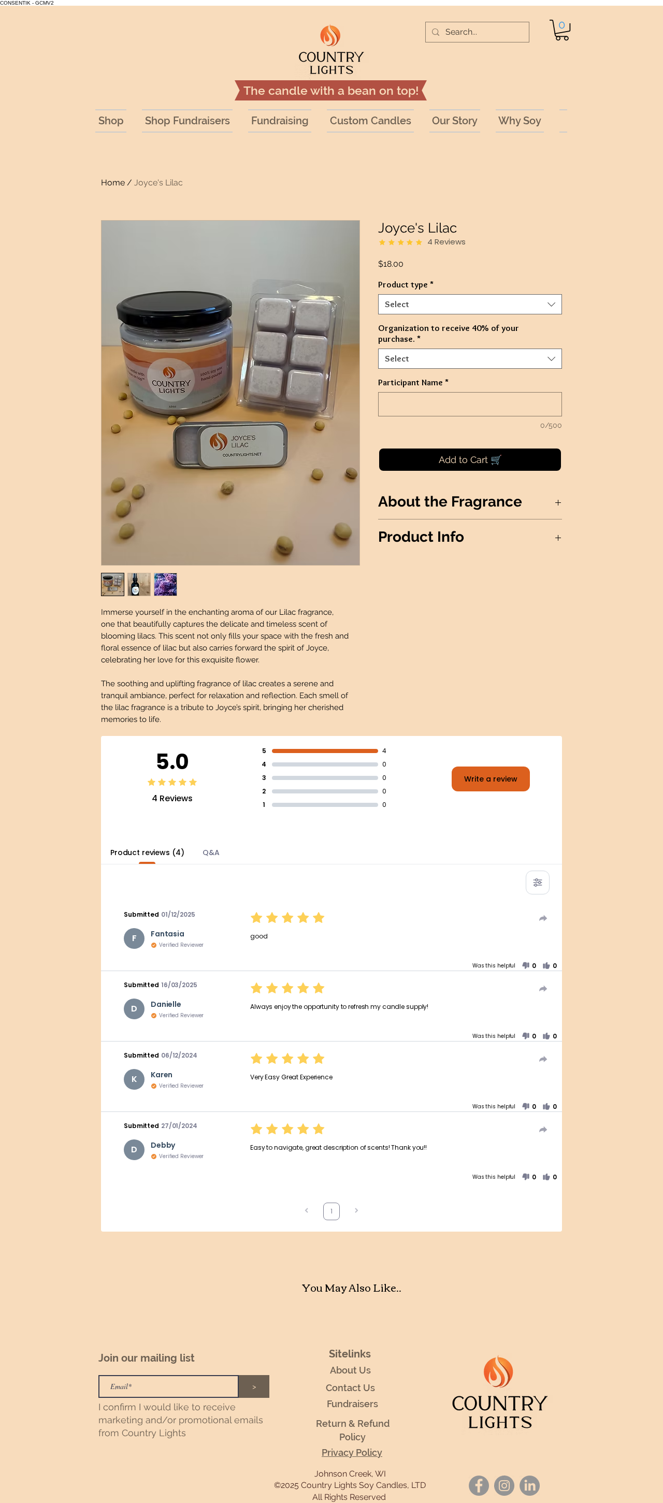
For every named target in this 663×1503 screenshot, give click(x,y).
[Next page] (356, 1211)
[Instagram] (504, 1486)
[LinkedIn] (530, 1486)
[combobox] (470, 304)
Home (113, 182)
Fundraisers (352, 1403)
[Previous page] (306, 1211)
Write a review (490, 779)
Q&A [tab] (211, 852)
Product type (406, 284)
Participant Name (413, 382)
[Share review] (543, 918)
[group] (351, 1318)
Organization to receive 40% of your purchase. (448, 333)
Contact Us (350, 1387)
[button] (562, 30)
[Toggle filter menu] (538, 882)
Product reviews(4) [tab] (147, 852)
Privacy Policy (352, 1452)
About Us (350, 1370)
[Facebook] (479, 1486)
